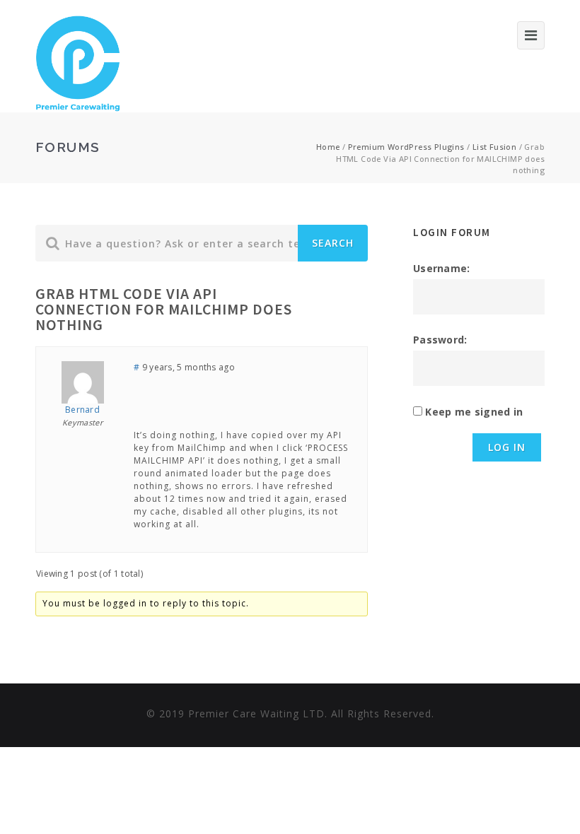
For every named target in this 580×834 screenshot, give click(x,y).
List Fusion (494, 146)
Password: (440, 339)
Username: (441, 268)
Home (328, 146)
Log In (507, 447)
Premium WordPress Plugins (406, 146)
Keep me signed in (474, 411)
